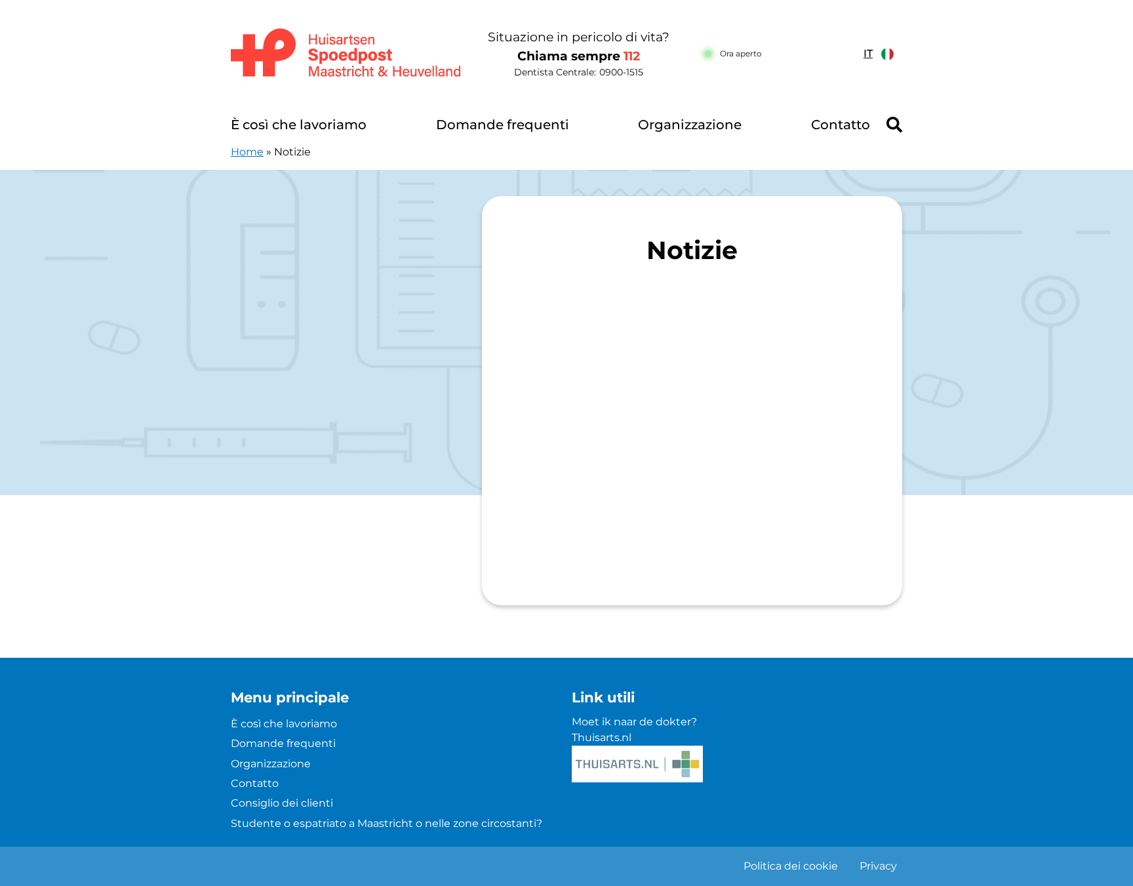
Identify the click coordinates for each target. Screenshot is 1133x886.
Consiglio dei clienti (282, 803)
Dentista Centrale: (578, 72)
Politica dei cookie (791, 866)
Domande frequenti (502, 124)
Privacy (878, 866)
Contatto (840, 124)
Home (247, 152)
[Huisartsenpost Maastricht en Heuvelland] (346, 54)
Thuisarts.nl (601, 737)
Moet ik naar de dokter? (634, 721)
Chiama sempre (578, 56)
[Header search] (894, 124)
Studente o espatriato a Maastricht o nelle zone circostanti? (386, 823)
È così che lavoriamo (299, 124)
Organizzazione (690, 124)
